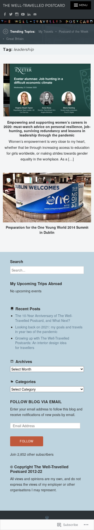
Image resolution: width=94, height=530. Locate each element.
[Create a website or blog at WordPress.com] (47, 518)
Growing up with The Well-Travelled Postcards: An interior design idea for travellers (42, 343)
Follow (27, 441)
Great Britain (15, 39)
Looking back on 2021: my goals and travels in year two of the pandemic (48, 329)
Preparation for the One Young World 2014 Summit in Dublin (47, 230)
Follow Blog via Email (36, 401)
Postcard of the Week (73, 31)
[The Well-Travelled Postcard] (47, 21)
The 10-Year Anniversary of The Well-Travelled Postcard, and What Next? (44, 318)
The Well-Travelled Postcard (34, 5)
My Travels (46, 31)
